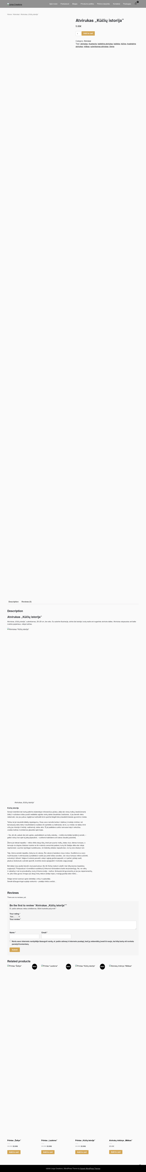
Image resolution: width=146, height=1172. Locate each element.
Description (14, 601)
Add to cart (88, 33)
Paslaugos (127, 4)
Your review (15, 919)
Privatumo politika (87, 4)
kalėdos (117, 43)
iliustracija (93, 43)
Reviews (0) (26, 601)
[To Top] (140, 1167)
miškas (87, 46)
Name (13, 932)
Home (9, 14)
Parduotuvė (65, 4)
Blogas (74, 4)
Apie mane (53, 4)
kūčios (123, 43)
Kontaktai (116, 4)
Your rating (15, 913)
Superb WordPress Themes (90, 1168)
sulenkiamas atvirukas (99, 46)
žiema (111, 46)
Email (44, 932)
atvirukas (84, 43)
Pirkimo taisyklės (103, 4)
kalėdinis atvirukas (105, 43)
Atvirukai (16, 14)
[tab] (13, 601)
